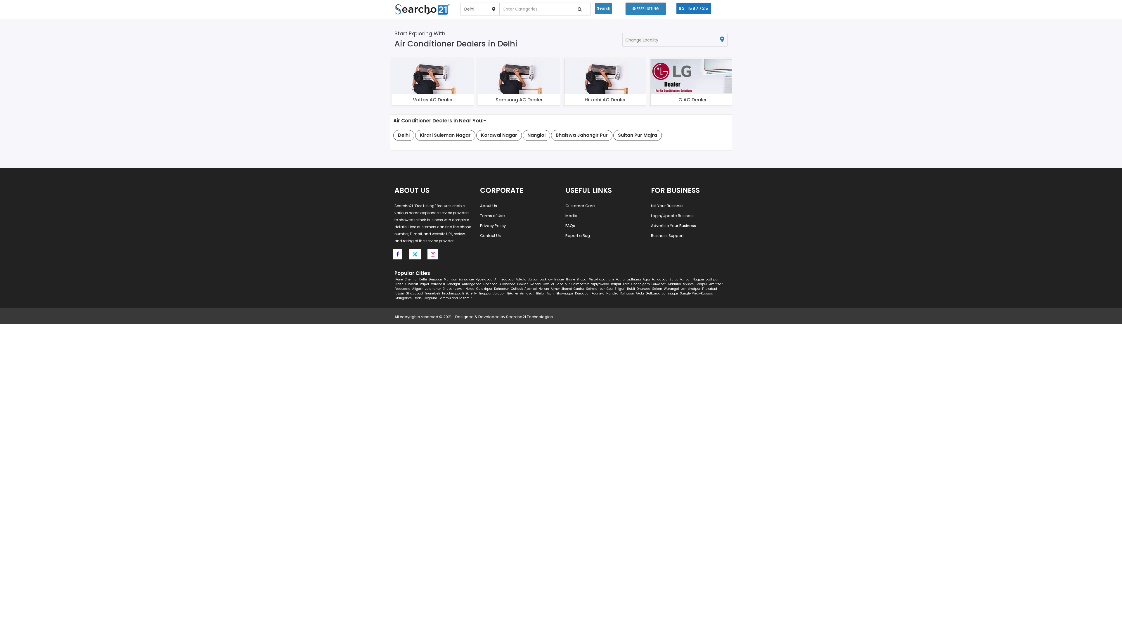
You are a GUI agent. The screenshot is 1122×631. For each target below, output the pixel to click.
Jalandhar (433, 289)
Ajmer (555, 289)
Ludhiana (633, 279)
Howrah (523, 284)
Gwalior (548, 284)
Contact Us (490, 235)
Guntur (579, 289)
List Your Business (667, 206)
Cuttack (517, 289)
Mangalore (403, 298)
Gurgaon (435, 279)
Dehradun (501, 289)
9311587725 (694, 8)
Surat (673, 279)
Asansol (530, 289)
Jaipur (533, 279)
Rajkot (424, 284)
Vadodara (403, 289)
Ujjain (399, 293)
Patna (620, 279)
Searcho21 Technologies (529, 317)
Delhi (423, 279)
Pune (399, 279)
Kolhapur (627, 293)
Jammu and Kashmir (455, 298)
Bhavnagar (564, 293)
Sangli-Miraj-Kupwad (696, 293)
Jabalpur (563, 284)
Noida (470, 289)
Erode (417, 298)
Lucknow (546, 279)
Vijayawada (600, 284)
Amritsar (716, 284)
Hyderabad (484, 279)
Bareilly (471, 293)
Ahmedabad (504, 279)
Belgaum (430, 298)
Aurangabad (472, 284)
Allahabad (507, 284)
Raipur (616, 284)
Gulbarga (653, 293)
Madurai (674, 284)
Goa (610, 289)
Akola (640, 293)
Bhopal (582, 279)
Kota (626, 284)
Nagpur (698, 279)
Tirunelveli (432, 293)
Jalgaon (499, 293)
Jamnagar (670, 293)
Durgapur (582, 293)
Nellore (544, 289)
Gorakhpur (484, 289)
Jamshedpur (690, 289)
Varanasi (438, 284)
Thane (570, 279)
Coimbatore (580, 284)
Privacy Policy (493, 225)
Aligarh (417, 289)
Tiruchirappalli (453, 293)
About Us (488, 206)
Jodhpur (712, 279)
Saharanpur (595, 289)
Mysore (688, 284)
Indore (559, 279)
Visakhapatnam (601, 279)
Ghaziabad (414, 293)
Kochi (550, 293)
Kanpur (685, 279)
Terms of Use (492, 216)
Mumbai (450, 279)
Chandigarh (640, 284)
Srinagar (453, 284)
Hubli (631, 289)
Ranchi (535, 284)
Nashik (400, 284)
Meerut (413, 284)
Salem (657, 289)
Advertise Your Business (673, 225)
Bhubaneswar (453, 289)
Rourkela (598, 293)
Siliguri (619, 289)
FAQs (570, 225)
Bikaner (512, 293)
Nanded (612, 293)
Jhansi (567, 289)
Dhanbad (490, 284)
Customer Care (580, 206)
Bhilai (540, 293)
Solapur (701, 284)
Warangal (671, 289)
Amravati (527, 293)
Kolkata (521, 279)
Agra (646, 279)
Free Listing (647, 8)
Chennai (411, 279)
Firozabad (709, 289)
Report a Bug (577, 235)
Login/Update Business (673, 216)
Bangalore (466, 279)
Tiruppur (485, 293)
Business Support (667, 235)
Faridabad (660, 279)
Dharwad (643, 289)
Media (571, 216)
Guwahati (659, 284)
